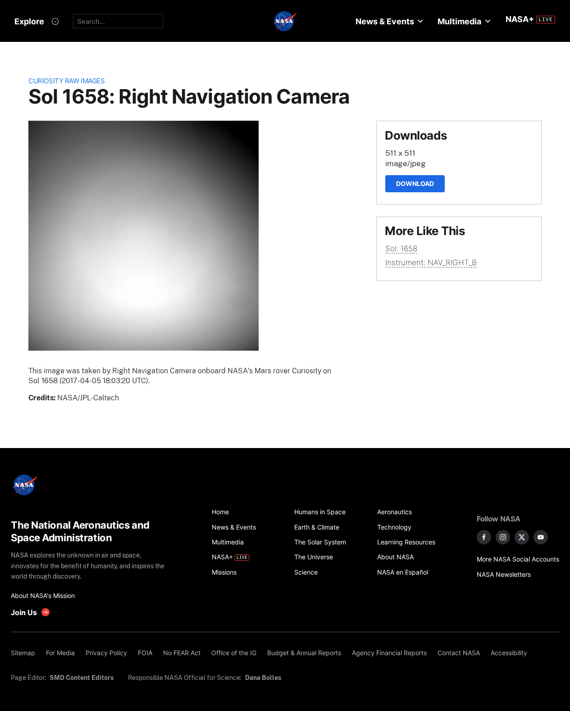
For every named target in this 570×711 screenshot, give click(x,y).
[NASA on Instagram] (503, 537)
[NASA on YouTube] (541, 537)
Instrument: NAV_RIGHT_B (431, 262)
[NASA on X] (522, 537)
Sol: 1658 (401, 248)
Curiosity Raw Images (66, 81)
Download (415, 183)
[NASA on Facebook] (484, 537)
